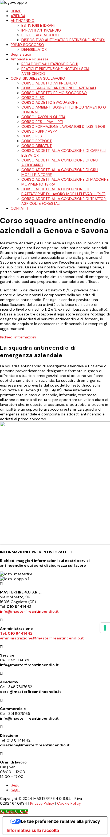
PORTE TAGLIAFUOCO (40, 35)
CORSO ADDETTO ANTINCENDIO (49, 83)
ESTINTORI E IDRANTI (39, 25)
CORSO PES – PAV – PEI (42, 121)
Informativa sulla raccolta (33, 830)
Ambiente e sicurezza (29, 59)
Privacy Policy (42, 803)
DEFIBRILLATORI (34, 49)
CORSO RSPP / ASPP (39, 131)
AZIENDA (18, 15)
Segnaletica (21, 54)
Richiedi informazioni (18, 337)
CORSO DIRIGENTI (36, 145)
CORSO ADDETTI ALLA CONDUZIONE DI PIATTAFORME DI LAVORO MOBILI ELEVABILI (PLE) (63, 191)
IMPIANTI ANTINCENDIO (41, 30)
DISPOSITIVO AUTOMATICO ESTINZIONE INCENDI (63, 39)
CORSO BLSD (33, 97)
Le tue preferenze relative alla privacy (60, 821)
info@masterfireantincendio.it (29, 611)
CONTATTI (19, 208)
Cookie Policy (69, 803)
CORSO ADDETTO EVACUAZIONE (49, 102)
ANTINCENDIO (22, 20)
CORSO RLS (31, 136)
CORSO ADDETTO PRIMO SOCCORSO (54, 92)
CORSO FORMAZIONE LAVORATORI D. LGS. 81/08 (63, 126)
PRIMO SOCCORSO (27, 44)
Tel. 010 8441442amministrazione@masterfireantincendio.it (42, 636)
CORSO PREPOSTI (36, 140)
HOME (16, 11)
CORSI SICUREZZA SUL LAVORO (38, 78)
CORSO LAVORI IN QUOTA (43, 116)
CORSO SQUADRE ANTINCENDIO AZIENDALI (58, 88)
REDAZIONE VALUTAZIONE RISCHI (49, 63)
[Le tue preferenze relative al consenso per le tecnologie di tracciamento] (105, 628)
